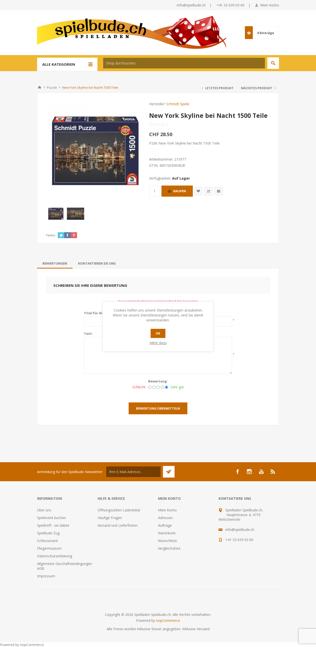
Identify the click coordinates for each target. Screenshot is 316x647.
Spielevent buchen (51, 517)
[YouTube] (261, 472)
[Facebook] (237, 472)
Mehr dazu (158, 342)
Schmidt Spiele (177, 104)
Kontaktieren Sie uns (97, 263)
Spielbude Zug (48, 533)
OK (158, 333)
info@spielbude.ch (191, 5)
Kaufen (179, 191)
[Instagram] (249, 472)
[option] (56, 213)
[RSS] (273, 472)
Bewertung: (158, 381)
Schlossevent (47, 540)
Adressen (165, 517)
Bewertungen (54, 263)
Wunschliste (167, 540)
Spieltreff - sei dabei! (53, 525)
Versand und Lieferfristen (118, 525)
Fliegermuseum (49, 548)
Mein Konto (269, 5)
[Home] (39, 87)
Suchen (273, 63)
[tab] (55, 263)
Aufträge (165, 525)
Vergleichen (208, 191)
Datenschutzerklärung (54, 556)
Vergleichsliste (169, 548)
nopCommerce (168, 620)
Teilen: (51, 235)
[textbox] (184, 63)
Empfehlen (218, 191)
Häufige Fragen (110, 517)
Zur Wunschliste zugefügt (198, 191)
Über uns (44, 510)
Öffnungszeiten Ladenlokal (119, 510)
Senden (169, 472)
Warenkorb (167, 533)
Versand (203, 628)
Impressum (46, 576)
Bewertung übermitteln (158, 408)
